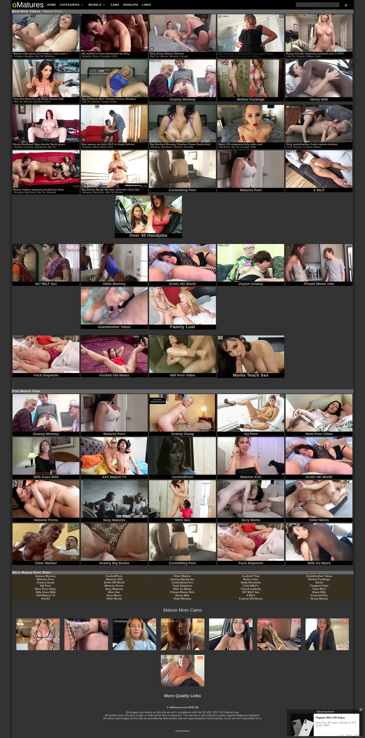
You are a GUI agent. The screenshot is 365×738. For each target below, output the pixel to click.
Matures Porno (114, 585)
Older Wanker (182, 575)
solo (318, 56)
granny (298, 147)
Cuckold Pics (319, 595)
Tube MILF (319, 588)
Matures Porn (45, 579)
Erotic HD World (114, 582)
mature (310, 56)
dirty (114, 56)
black (96, 147)
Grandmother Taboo (319, 575)
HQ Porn (45, 585)
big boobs (41, 147)
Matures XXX (114, 579)
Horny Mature (319, 598)
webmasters (182, 730)
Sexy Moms (114, 595)
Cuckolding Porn (182, 582)
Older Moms (114, 598)
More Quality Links (182, 695)
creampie (105, 56)
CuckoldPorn (114, 575)
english (301, 56)
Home (51, 4)
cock (47, 101)
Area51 (45, 598)
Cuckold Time (251, 575)
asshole (29, 147)
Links (146, 4)
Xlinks (319, 582)
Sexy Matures (114, 588)
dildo (114, 101)
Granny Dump (46, 582)
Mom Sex (114, 592)
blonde (164, 56)
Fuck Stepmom (182, 585)
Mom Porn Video (45, 588)
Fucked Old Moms (251, 598)
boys (95, 56)
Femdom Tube (319, 585)
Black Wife (319, 592)
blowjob (87, 56)
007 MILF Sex (250, 592)
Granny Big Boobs (182, 579)
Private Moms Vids (182, 592)
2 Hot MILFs (251, 585)
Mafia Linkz (250, 579)
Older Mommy (182, 598)
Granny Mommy (45, 575)
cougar (184, 56)
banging (29, 56)
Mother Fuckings (319, 579)
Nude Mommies (251, 582)
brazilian (50, 56)
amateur (19, 56)
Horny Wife (182, 595)
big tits (40, 56)
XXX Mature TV (45, 595)
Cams (115, 4)
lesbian (308, 147)
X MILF (250, 595)
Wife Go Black (182, 588)
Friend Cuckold (251, 588)
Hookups (130, 4)
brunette (38, 101)
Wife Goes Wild (46, 592)
